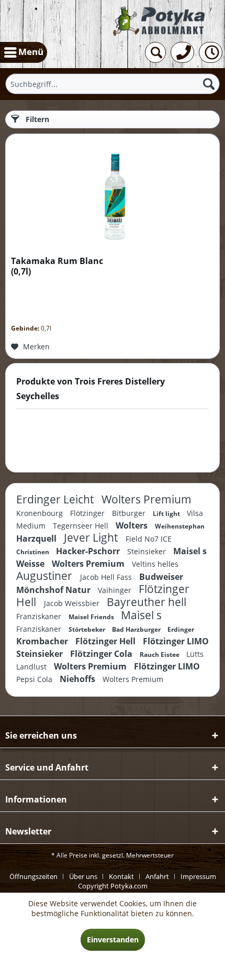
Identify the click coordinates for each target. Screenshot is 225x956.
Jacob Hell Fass (107, 577)
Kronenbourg (40, 513)
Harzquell (37, 538)
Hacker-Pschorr (89, 551)
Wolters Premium (147, 499)
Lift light (167, 513)
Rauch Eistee (160, 654)
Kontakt (121, 876)
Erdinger (180, 629)
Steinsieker (147, 551)
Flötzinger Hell (106, 641)
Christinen (33, 551)
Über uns (83, 876)
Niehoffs (78, 679)
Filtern (36, 119)
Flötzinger (88, 513)
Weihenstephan (180, 526)
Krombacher (43, 641)
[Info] (210, 52)
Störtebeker (88, 629)
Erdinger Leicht (56, 499)
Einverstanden (113, 939)
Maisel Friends (92, 616)
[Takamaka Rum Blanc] (112, 193)
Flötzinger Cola (102, 654)
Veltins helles (155, 564)
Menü (30, 52)
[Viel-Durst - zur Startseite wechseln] (160, 21)
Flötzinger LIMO (176, 641)
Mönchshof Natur (54, 590)
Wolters (133, 525)
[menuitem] (23, 52)
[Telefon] (182, 52)
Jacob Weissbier (73, 603)
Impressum (198, 876)
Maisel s (141, 615)
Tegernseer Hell (81, 526)
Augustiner (45, 575)
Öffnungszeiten (33, 876)
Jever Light (92, 537)
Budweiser (161, 577)
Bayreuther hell (146, 602)
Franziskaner (39, 616)
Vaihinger (115, 590)
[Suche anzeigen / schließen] (155, 52)
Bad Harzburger (137, 629)
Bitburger (130, 513)
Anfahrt (157, 876)
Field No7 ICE (149, 539)
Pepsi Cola (35, 679)
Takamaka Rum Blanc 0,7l (57, 266)
